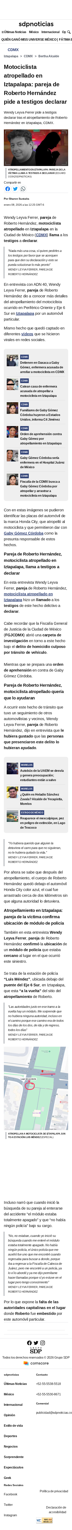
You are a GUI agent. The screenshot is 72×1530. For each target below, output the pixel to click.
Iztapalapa (11, 56)
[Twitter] (15, 188)
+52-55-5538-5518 (48, 1383)
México (34, 32)
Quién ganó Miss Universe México (28, 39)
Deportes (10, 1436)
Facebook (10, 1494)
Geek (7, 1478)
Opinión (9, 1415)
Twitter (8, 1504)
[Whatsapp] (23, 188)
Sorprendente (14, 1457)
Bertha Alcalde (48, 56)
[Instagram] (42, 1342)
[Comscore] (36, 1363)
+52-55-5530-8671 (48, 1394)
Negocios (10, 1446)
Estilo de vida (13, 1425)
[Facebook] (8, 188)
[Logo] (36, 24)
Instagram (10, 1515)
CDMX (28, 56)
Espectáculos (13, 1467)
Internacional (50, 32)
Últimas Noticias (15, 32)
